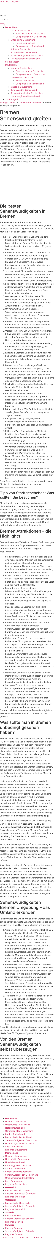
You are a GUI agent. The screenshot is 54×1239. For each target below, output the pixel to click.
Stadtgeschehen (8, 102)
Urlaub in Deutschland (21, 30)
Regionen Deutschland (16, 1149)
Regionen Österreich (15, 1196)
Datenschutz (24, 1237)
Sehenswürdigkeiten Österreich (20, 1193)
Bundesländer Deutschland (23, 52)
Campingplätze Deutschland (30, 46)
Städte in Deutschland (21, 49)
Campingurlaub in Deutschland (31, 36)
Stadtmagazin (12, 61)
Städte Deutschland (15, 1134)
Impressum (8, 1237)
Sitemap (38, 1237)
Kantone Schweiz (13, 1215)
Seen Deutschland (14, 1146)
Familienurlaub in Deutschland (30, 33)
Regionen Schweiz (14, 1221)
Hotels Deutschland (25, 43)
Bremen (37, 102)
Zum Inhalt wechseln (10, 1)
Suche (3, 15)
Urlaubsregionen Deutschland (25, 58)
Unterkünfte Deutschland (22, 40)
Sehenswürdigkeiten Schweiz (19, 1218)
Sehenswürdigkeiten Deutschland (26, 55)
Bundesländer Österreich (17, 1190)
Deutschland (11, 27)
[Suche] (2, 24)
